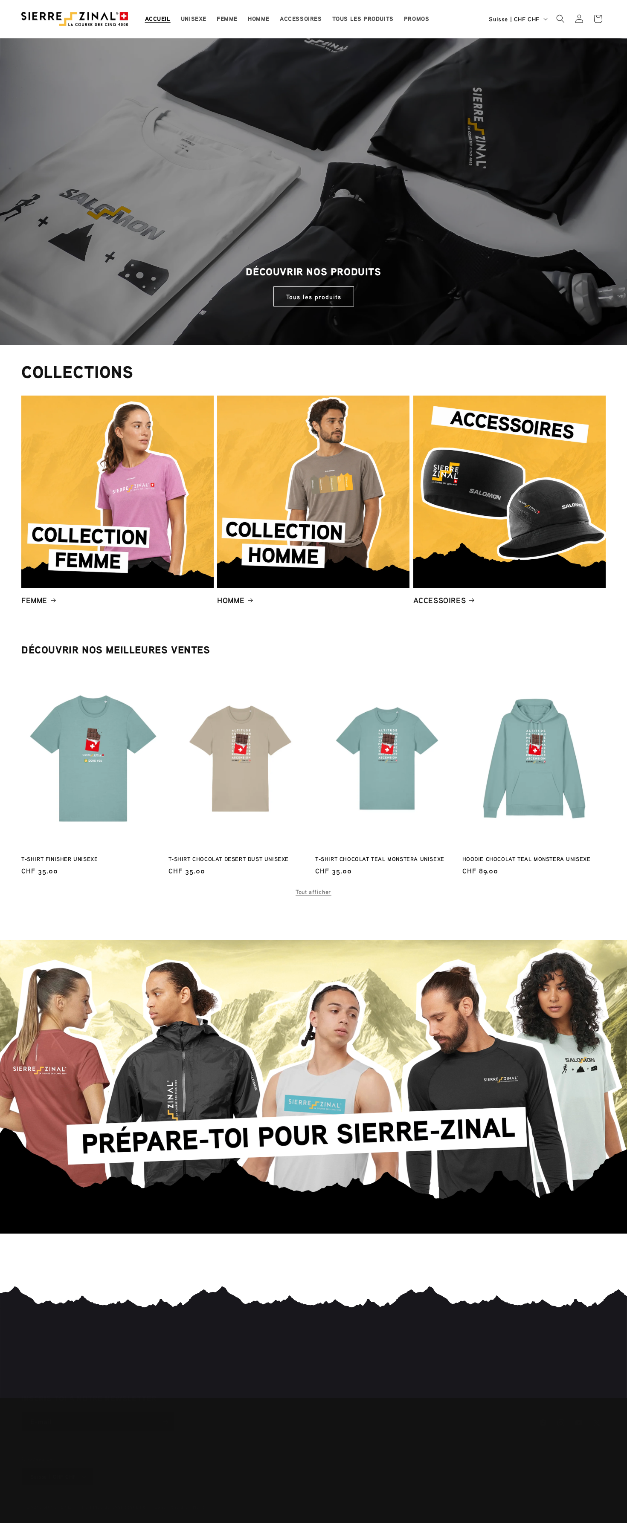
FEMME (34, 599)
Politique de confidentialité (114, 1498)
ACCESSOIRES (439, 599)
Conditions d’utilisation (181, 1498)
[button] (560, 18)
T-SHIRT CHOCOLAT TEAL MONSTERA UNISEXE (379, 858)
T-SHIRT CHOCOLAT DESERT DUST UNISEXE (228, 858)
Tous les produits (313, 297)
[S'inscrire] (165, 1413)
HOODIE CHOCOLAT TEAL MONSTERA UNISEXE (526, 858)
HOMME (230, 599)
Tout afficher (313, 889)
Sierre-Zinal (57, 1498)
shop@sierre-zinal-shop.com (378, 1353)
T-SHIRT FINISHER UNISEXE (59, 858)
